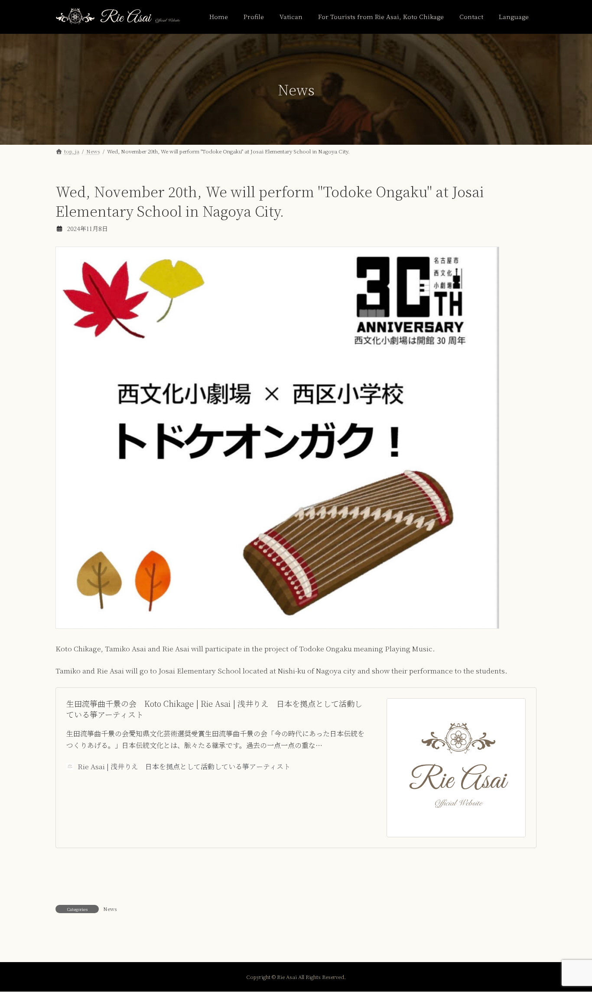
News (110, 908)
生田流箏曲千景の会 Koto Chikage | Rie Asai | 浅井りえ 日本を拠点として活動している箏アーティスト (214, 709)
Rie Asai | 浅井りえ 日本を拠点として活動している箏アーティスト (184, 766)
